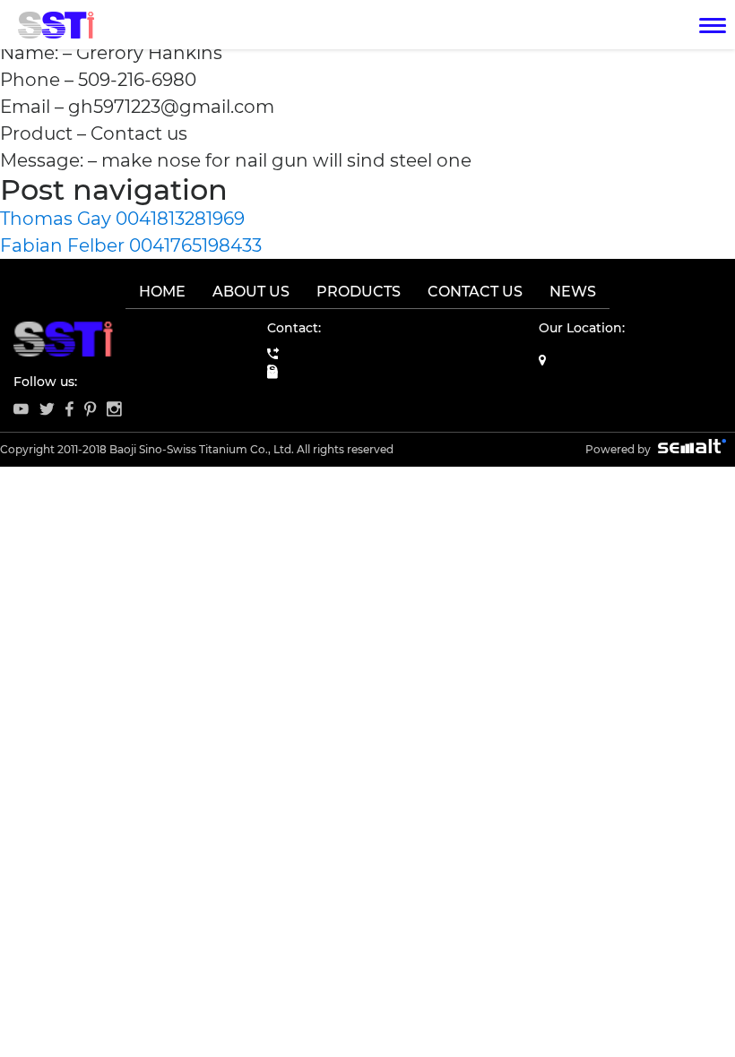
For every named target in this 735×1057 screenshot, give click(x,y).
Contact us (475, 291)
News (572, 291)
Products (358, 291)
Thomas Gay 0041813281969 (122, 218)
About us (251, 291)
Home (162, 291)
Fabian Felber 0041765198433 (131, 245)
